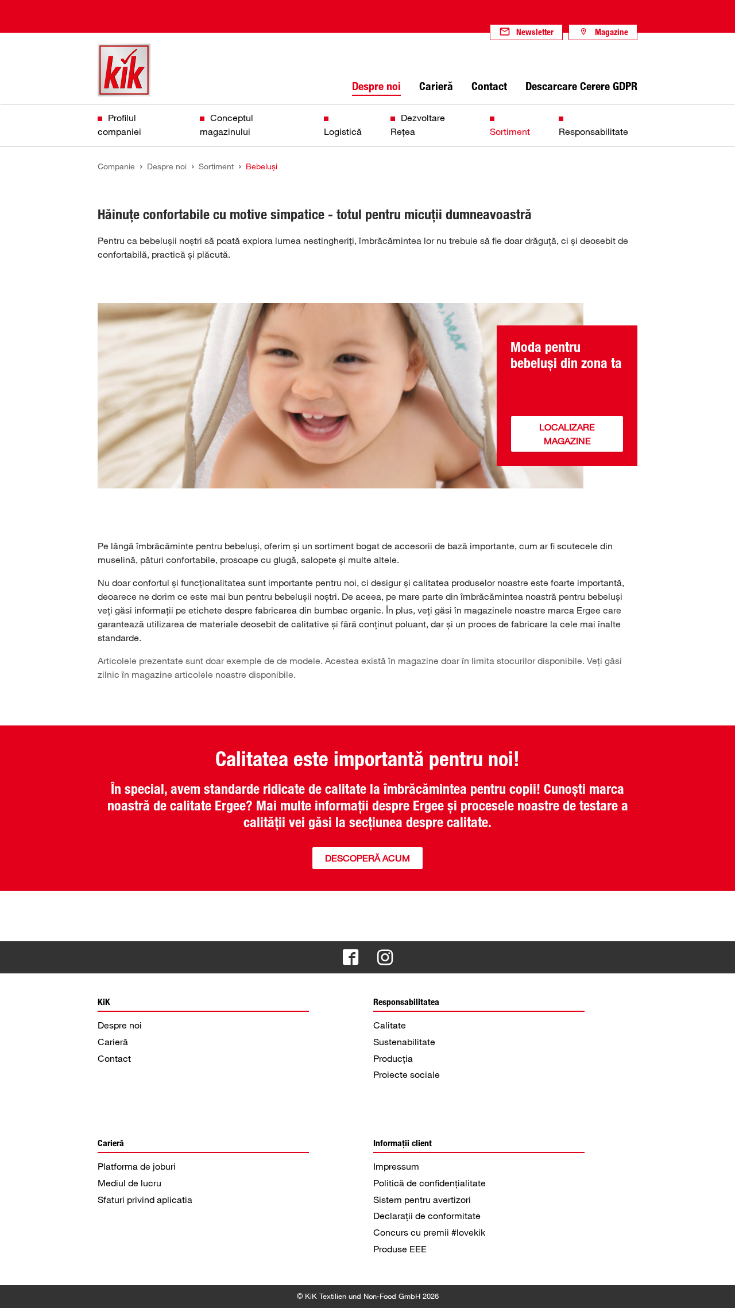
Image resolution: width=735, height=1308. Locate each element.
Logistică (343, 131)
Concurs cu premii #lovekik (429, 1232)
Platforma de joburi (137, 1166)
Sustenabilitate (404, 1041)
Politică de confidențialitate (429, 1183)
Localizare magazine (567, 434)
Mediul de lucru (129, 1183)
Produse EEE (400, 1249)
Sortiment (510, 131)
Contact (114, 1058)
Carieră (113, 1041)
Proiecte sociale (406, 1074)
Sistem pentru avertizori (422, 1199)
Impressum (396, 1166)
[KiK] (124, 70)
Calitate (389, 1025)
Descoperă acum (367, 858)
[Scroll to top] (715, 1288)
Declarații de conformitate (427, 1215)
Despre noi (120, 1025)
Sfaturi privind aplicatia (145, 1199)
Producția (393, 1058)
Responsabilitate (593, 131)
